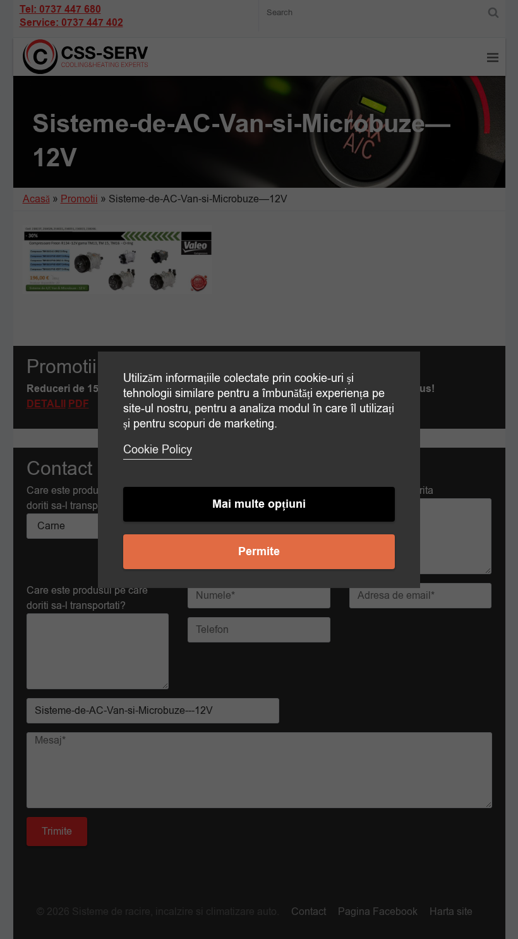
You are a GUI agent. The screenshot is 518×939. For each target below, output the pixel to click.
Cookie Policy (157, 449)
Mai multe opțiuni (259, 504)
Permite (259, 552)
